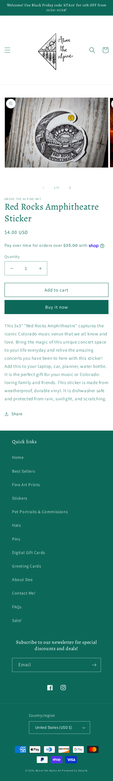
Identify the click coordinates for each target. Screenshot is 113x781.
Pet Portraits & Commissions (40, 511)
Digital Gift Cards (28, 552)
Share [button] (17, 413)
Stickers (19, 498)
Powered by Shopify (75, 770)
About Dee (22, 579)
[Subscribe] (94, 665)
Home (18, 457)
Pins (16, 539)
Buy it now (56, 307)
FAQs (16, 607)
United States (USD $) (53, 727)
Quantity (12, 256)
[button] (7, 50)
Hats (16, 525)
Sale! (17, 620)
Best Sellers (23, 471)
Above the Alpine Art (48, 770)
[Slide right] (70, 187)
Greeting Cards (26, 566)
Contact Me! (24, 593)
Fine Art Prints (26, 484)
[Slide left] (43, 187)
